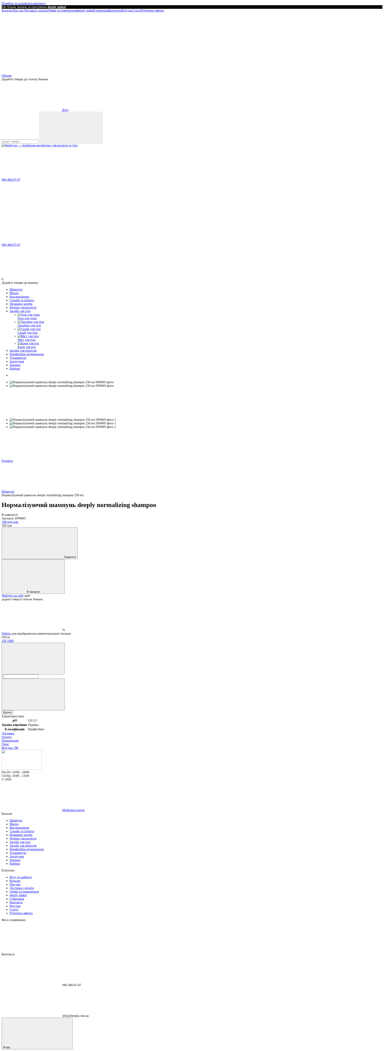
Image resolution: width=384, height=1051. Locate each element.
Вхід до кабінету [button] (21, 877)
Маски (14, 293)
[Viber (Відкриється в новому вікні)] (212, 41)
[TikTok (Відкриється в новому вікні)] (152, 41)
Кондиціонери (19, 296)
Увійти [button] (6, 633)
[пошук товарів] (71, 128)
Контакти (114, 10)
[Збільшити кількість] (33, 694)
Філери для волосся (23, 307)
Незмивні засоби (21, 304)
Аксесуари (17, 361)
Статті (136, 10)
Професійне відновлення (27, 354)
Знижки (15, 365)
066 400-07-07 (11, 179)
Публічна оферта (152, 10)
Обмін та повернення (62, 10)
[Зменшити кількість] (33, 658)
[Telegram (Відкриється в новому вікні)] (92, 41)
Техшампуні (18, 357)
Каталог (7, 10)
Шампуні (16, 289)
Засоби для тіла (20, 311)
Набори (15, 368)
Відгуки (126, 10)
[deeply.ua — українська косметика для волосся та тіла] (22, 768)
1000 (10, 640)
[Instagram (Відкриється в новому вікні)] (32, 41)
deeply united (85, 10)
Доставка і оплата (36, 10)
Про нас (18, 10)
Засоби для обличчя (23, 350)
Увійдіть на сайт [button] (13, 595)
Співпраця (101, 10)
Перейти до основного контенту (24, 3)
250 (4, 640)
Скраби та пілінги (22, 300)
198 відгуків (10, 522)
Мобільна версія (73, 810)
